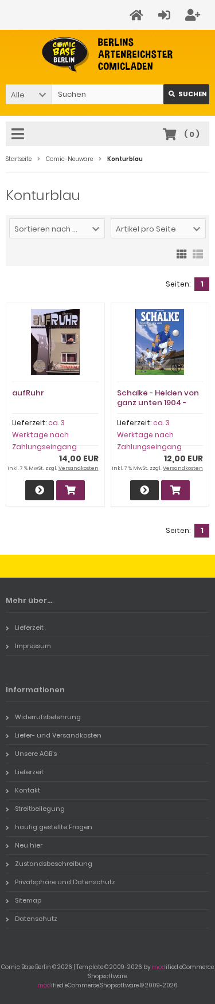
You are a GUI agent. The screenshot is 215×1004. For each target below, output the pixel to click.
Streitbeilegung (40, 808)
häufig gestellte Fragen (53, 827)
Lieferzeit (29, 627)
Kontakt (27, 790)
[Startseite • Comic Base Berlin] (107, 55)
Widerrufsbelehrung (48, 716)
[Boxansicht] (182, 253)
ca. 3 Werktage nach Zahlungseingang (44, 435)
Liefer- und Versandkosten (58, 735)
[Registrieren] (194, 15)
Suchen (186, 94)
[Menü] (19, 135)
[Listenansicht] (198, 253)
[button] (29, 94)
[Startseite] (138, 15)
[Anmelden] (166, 15)
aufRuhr (28, 392)
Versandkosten (78, 468)
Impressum (33, 645)
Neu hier (28, 845)
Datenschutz (36, 918)
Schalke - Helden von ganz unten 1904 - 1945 (158, 402)
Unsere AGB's (36, 753)
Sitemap (28, 900)
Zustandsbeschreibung (53, 863)
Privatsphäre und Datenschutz (65, 882)
